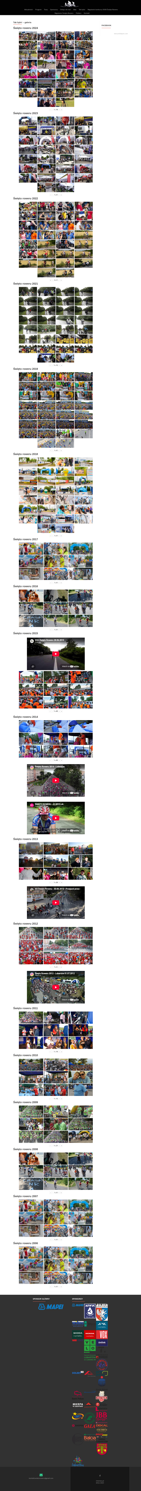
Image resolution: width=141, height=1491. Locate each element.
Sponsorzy (54, 9)
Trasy (46, 9)
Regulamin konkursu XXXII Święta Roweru (103, 9)
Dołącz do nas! (65, 9)
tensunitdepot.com (121, 33)
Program (38, 9)
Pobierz (78, 13)
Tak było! (82, 9)
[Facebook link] (99, 1476)
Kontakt (87, 13)
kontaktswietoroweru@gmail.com (41, 1478)
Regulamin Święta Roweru (64, 13)
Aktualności (28, 9)
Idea (74, 9)
